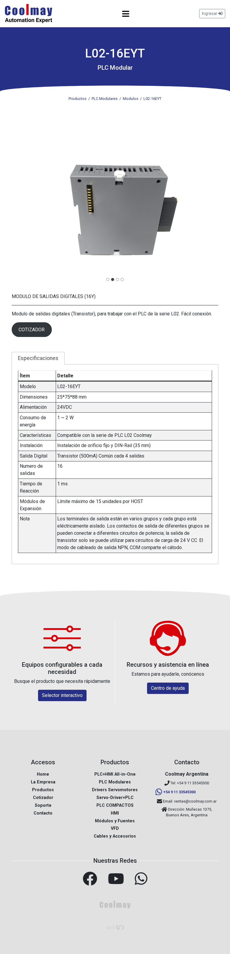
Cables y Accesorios (115, 836)
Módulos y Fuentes (115, 821)
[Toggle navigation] (125, 13)
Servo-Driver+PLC (115, 797)
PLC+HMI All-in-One (115, 774)
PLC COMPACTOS (115, 805)
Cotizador (43, 797)
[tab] (107, 279)
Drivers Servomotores (115, 789)
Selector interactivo (62, 695)
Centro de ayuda (168, 688)
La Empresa (43, 782)
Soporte (43, 805)
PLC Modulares (115, 782)
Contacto (43, 813)
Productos (43, 789)
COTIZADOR (32, 329)
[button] (115, 196)
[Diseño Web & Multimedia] (115, 926)
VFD (115, 828)
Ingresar (210, 13)
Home (43, 774)
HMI (115, 813)
